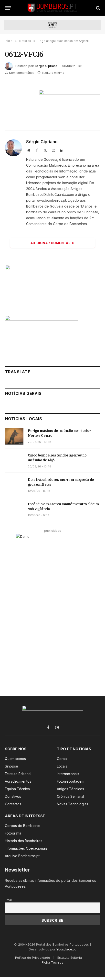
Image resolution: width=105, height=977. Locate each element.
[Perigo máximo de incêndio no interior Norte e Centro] (14, 436)
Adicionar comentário (52, 243)
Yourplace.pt (66, 949)
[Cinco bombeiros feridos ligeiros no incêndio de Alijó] (14, 460)
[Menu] (8, 7)
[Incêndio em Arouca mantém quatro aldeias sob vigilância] (14, 509)
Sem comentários (21, 73)
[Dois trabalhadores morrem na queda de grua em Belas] (14, 485)
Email (8, 900)
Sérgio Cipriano (46, 66)
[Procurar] (97, 7)
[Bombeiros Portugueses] (52, 8)
